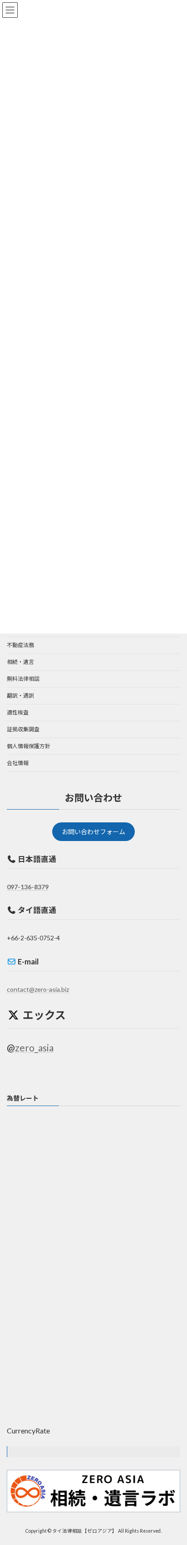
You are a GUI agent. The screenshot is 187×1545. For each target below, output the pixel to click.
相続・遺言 (20, 661)
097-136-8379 (28, 886)
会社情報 (18, 763)
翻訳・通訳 (20, 695)
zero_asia (34, 1047)
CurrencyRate (28, 1430)
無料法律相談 (23, 678)
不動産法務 (20, 645)
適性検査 (18, 712)
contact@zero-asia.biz (38, 989)
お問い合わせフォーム (93, 832)
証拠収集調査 (23, 729)
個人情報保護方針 (28, 746)
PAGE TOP (173, 1489)
